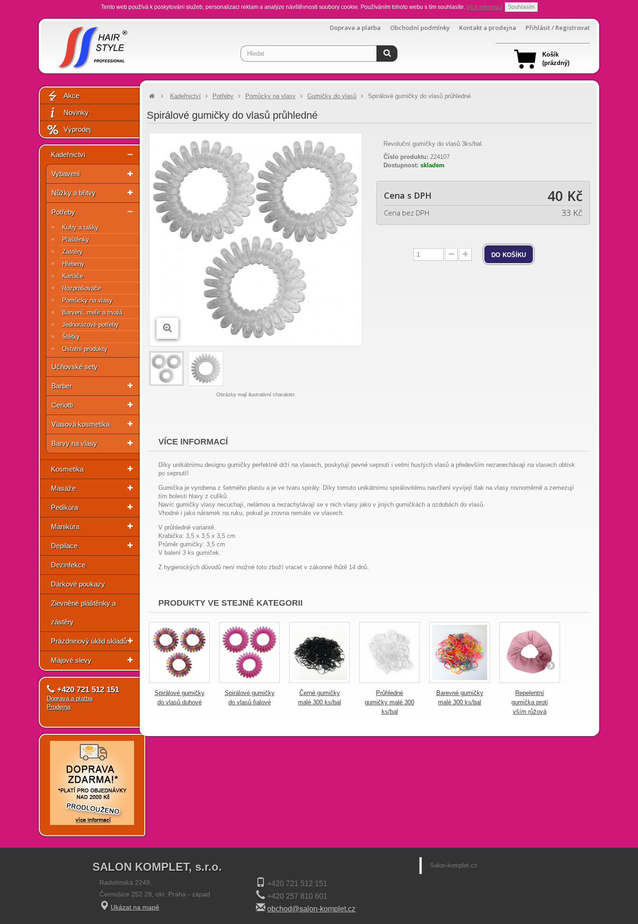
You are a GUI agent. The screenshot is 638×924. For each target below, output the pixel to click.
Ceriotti (62, 405)
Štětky (71, 336)
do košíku (508, 254)
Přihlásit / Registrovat (557, 27)
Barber (61, 386)
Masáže (63, 488)
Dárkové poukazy (78, 584)
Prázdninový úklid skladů (89, 641)
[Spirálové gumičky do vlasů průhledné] (166, 368)
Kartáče (72, 275)
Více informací (485, 7)
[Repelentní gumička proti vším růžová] (529, 652)
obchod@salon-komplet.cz (311, 909)
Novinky (76, 112)
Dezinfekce (68, 565)
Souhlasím (521, 7)
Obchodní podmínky (420, 27)
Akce (71, 96)
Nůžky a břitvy (73, 193)
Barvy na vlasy (74, 443)
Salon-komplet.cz (453, 865)
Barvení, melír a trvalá (92, 312)
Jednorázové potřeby (90, 324)
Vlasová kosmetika (80, 424)
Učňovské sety (74, 367)
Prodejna (59, 706)
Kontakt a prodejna (487, 27)
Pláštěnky (75, 239)
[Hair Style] (92, 45)
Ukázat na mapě (135, 907)
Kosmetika (67, 469)
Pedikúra (64, 507)
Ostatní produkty (84, 348)
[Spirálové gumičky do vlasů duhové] (179, 652)
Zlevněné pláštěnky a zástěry (83, 612)
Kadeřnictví (68, 154)
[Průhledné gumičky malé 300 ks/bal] (389, 652)
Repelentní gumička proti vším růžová (529, 702)
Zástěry (72, 251)
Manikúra (65, 526)
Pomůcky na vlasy (87, 300)
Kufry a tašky (80, 227)
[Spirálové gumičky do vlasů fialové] (249, 652)
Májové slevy (71, 660)
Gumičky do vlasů (331, 96)
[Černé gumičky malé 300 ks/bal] (319, 652)
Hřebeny (73, 263)
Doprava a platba (355, 27)
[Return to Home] (152, 96)
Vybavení (65, 174)
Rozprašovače (81, 288)
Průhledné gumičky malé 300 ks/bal (389, 702)
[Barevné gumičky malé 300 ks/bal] (459, 652)
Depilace (64, 546)
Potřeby (63, 212)
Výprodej (77, 129)
